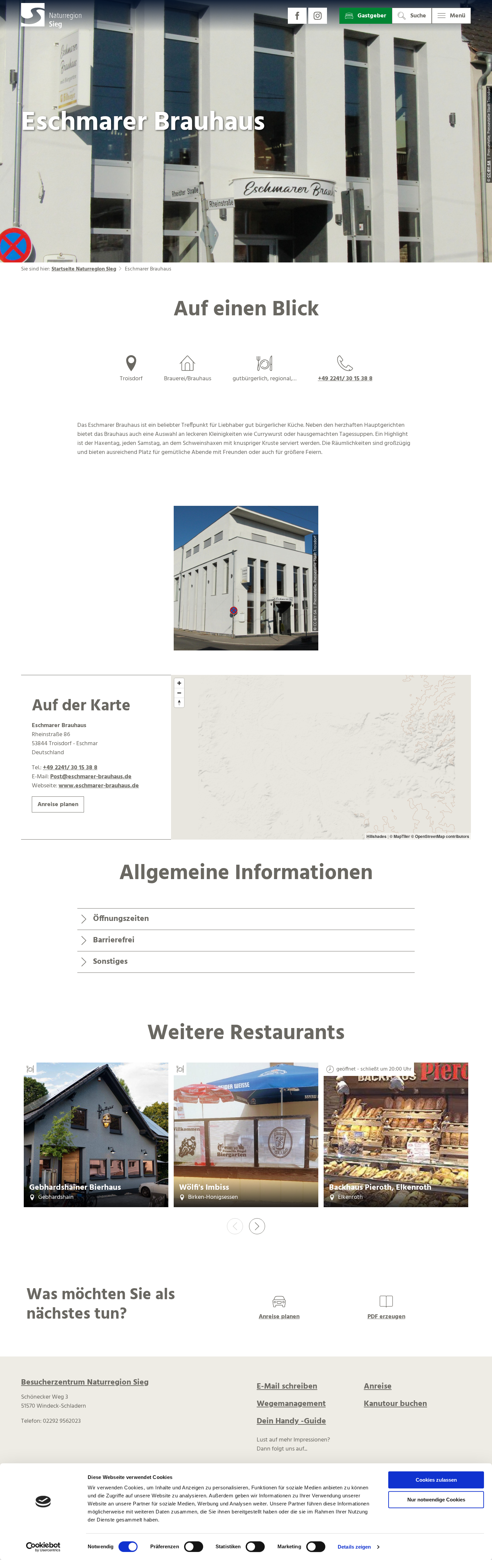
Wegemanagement (291, 1404)
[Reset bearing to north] (179, 702)
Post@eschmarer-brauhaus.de (91, 777)
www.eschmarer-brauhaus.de (99, 786)
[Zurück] (235, 1226)
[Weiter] (257, 1226)
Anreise (378, 1386)
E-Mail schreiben (287, 1386)
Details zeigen (354, 1547)
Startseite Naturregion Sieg (84, 269)
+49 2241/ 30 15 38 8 (345, 379)
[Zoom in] (179, 683)
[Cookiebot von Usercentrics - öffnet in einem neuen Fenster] (43, 1547)
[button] (297, 16)
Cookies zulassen (436, 1480)
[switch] (193, 1546)
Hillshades (376, 836)
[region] (321, 757)
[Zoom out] (179, 693)
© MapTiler (400, 836)
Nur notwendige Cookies (436, 1499)
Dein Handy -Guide (291, 1421)
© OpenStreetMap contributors (440, 836)
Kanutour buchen (395, 1404)
